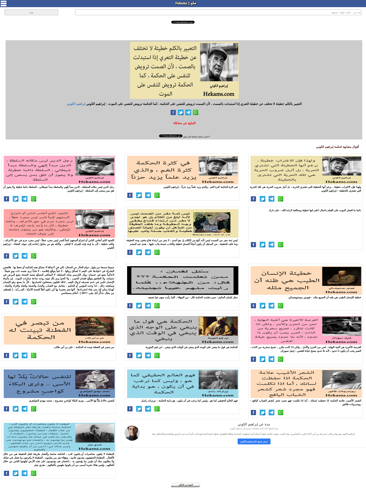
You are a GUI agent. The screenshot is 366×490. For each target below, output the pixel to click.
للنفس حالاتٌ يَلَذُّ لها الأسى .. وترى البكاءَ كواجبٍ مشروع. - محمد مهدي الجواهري (71, 400)
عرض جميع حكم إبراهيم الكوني (254, 441)
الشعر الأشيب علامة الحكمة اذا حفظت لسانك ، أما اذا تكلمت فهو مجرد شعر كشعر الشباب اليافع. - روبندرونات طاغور (305, 402)
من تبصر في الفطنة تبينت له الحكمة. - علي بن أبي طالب (84, 347)
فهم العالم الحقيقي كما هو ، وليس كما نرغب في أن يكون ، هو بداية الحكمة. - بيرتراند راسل (189, 400)
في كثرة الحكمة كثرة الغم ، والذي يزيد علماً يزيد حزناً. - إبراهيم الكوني (200, 187)
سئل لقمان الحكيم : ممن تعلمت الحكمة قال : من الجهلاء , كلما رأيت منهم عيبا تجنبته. (192, 297)
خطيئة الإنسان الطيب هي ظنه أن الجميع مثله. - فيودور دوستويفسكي (324, 297)
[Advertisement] (183, 31)
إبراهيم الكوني (76, 103)
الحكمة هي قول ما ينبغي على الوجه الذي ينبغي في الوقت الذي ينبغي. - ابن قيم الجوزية (192, 347)
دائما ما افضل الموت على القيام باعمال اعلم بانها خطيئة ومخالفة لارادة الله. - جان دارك (315, 210)
